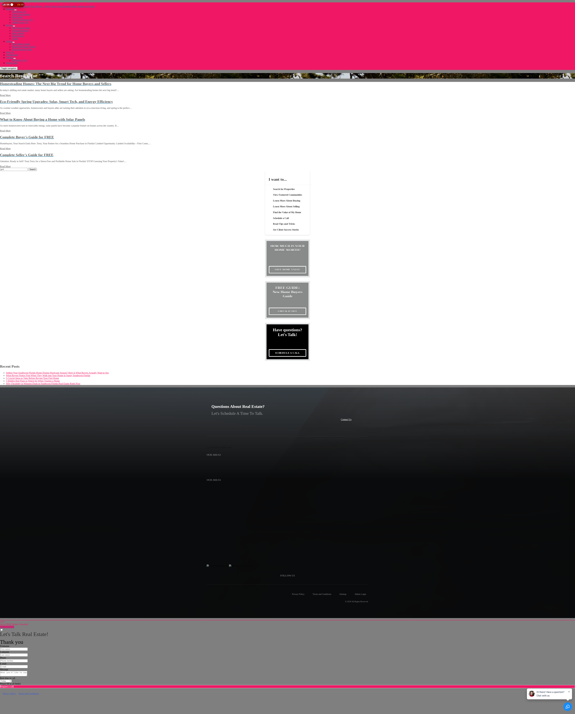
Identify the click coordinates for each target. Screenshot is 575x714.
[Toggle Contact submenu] (14, 58)
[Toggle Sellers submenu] (13, 42)
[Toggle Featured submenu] (15, 9)
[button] (13, 4)
